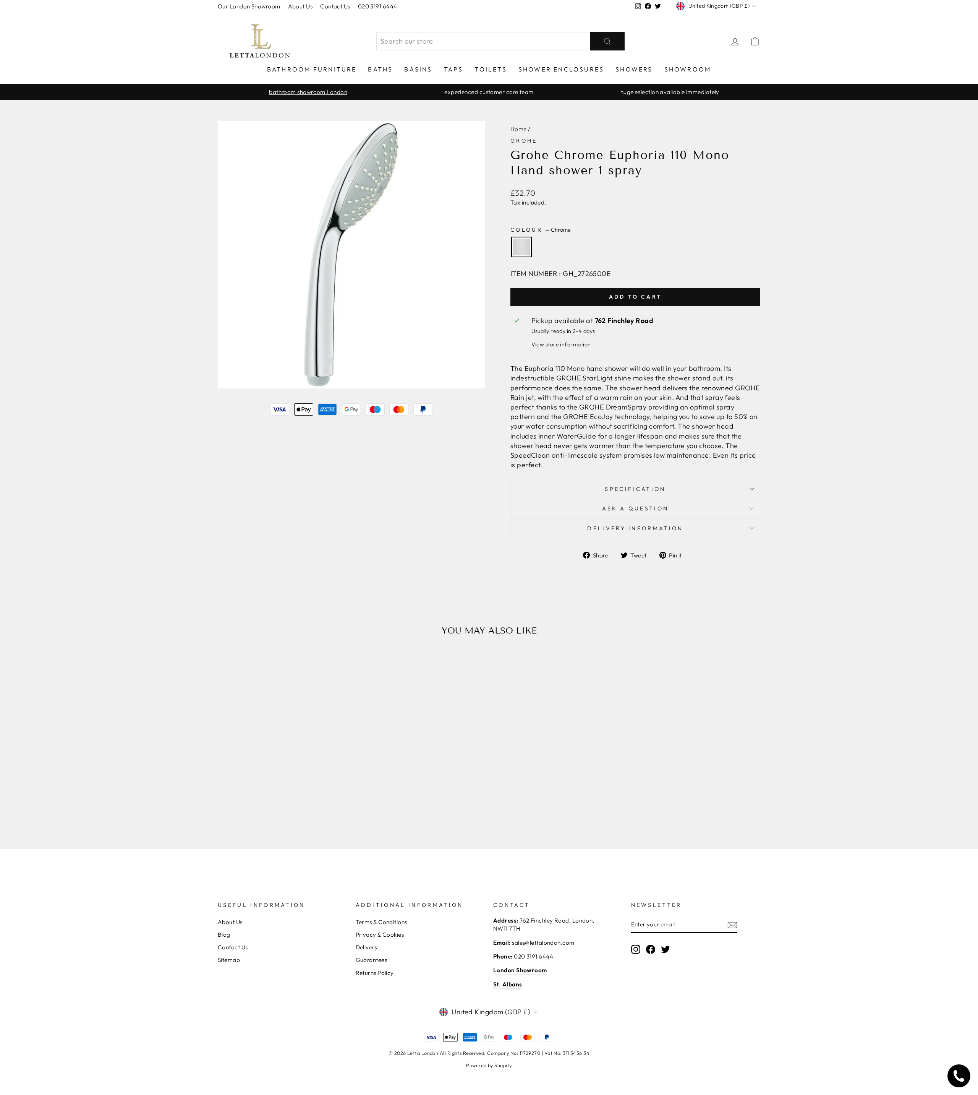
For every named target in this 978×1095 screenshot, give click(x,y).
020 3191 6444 (377, 6)
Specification (635, 489)
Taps (453, 69)
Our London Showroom (249, 6)
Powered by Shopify (489, 1065)
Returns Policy (375, 972)
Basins (418, 69)
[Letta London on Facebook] (650, 949)
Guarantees (371, 959)
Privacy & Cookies (380, 934)
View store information (561, 344)
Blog (224, 934)
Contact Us (335, 6)
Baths (380, 69)
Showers (634, 69)
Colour (540, 229)
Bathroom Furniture (312, 69)
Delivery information (635, 528)
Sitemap (229, 959)
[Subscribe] (732, 925)
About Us (300, 6)
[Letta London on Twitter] (665, 949)
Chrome (521, 247)
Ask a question (635, 508)
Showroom (687, 69)
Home (518, 129)
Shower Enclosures (561, 69)
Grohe (524, 140)
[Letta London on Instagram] (635, 949)
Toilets (490, 69)
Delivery (367, 947)
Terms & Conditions (381, 922)
